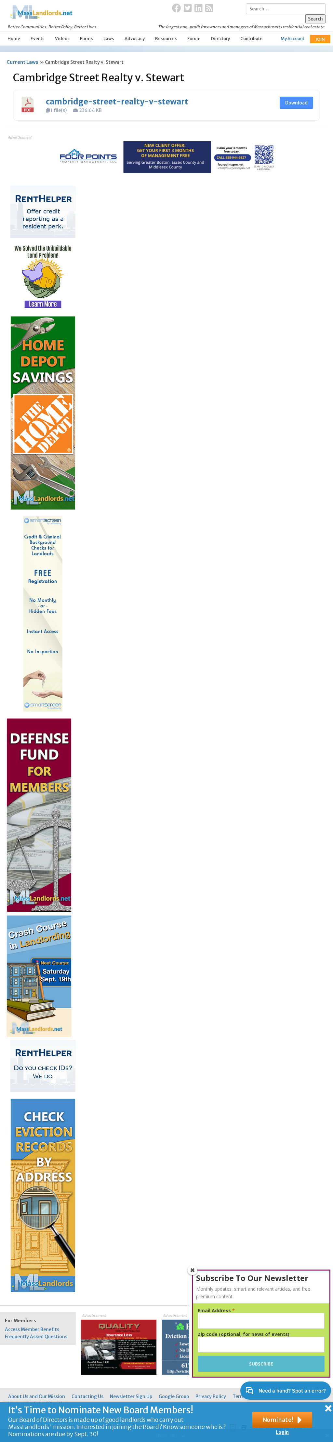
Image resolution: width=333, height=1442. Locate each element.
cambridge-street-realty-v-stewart (117, 102)
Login (282, 1432)
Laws (108, 38)
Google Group (174, 1396)
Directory (220, 38)
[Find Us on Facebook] (176, 8)
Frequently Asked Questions (36, 1337)
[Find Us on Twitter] (188, 8)
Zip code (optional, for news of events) (243, 1334)
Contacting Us (87, 1396)
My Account (292, 38)
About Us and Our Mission (36, 1396)
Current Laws (22, 62)
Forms (86, 38)
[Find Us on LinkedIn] (198, 8)
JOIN (320, 39)
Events (38, 38)
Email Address (216, 1310)
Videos (62, 38)
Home (13, 38)
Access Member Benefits (32, 1329)
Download (296, 103)
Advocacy (135, 38)
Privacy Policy (210, 1396)
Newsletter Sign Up (131, 1396)
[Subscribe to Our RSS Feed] (209, 8)
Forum (194, 38)
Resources (166, 38)
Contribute (251, 38)
